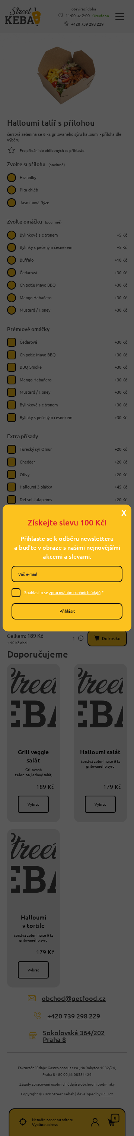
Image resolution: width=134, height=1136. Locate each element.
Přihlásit (67, 611)
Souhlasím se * (63, 592)
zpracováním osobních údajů (74, 592)
